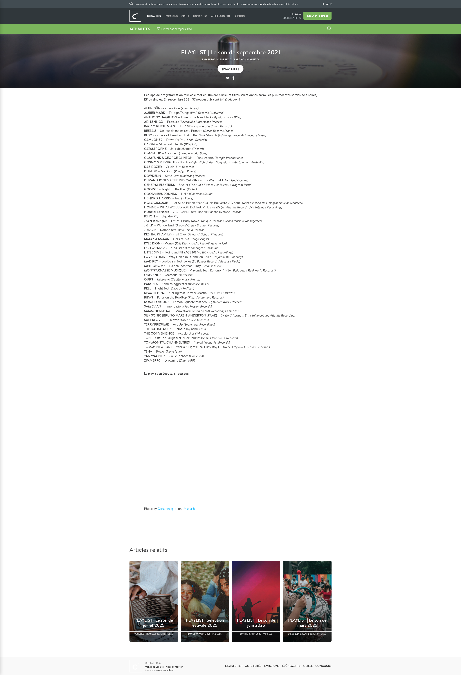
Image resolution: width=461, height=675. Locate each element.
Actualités (154, 16)
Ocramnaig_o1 (167, 508)
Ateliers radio (220, 16)
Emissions (171, 16)
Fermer (327, 4)
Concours (200, 16)
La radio (239, 16)
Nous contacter (174, 666)
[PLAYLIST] (230, 69)
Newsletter (233, 666)
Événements (291, 666)
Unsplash (188, 508)
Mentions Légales (154, 666)
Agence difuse (166, 670)
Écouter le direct (317, 16)
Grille (185, 16)
